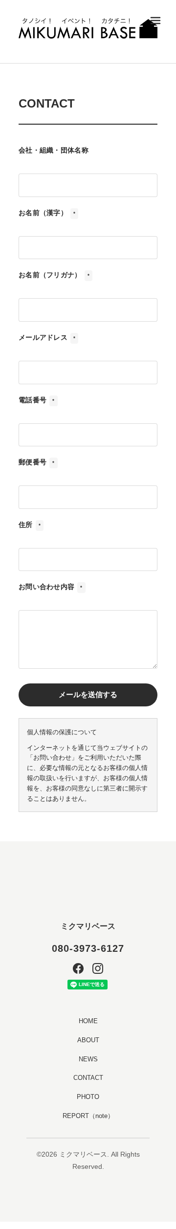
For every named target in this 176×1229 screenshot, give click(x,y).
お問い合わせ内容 (51, 587)
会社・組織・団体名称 (53, 150)
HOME (88, 1021)
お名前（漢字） (47, 213)
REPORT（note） (88, 1115)
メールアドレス (47, 337)
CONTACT (88, 1077)
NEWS (88, 1059)
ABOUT (88, 1040)
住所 (30, 524)
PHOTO (88, 1096)
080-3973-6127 (88, 948)
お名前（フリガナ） (54, 275)
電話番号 (37, 400)
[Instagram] (97, 968)
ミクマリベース (88, 926)
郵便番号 (37, 462)
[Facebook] (78, 968)
